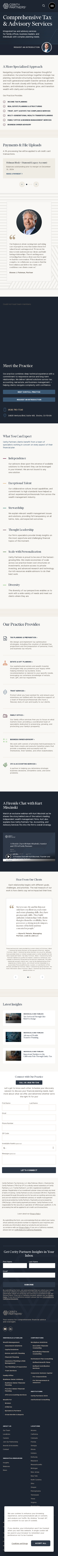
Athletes (8, 1407)
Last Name (33, 1262)
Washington (35, 1506)
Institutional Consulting (40, 1399)
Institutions (36, 1391)
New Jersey (35, 1472)
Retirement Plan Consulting (42, 1359)
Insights (6, 1462)
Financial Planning (12, 1357)
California (34, 1434)
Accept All (40, 1543)
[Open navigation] (52, 5)
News (5, 1470)
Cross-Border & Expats (14, 1414)
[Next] (42, 977)
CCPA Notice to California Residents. (28, 1230)
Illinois (33, 1449)
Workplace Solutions (39, 1342)
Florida (33, 1442)
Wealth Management (11, 1342)
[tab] (26, 184)
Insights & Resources (12, 1458)
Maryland (34, 1461)
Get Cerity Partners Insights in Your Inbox (29, 1253)
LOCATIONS (35, 1426)
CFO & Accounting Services (16, 1395)
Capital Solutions (11, 1349)
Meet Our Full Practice (29, 392)
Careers (6, 1438)
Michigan (34, 1468)
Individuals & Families (12, 1338)
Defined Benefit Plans (41, 1362)
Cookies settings (20, 1543)
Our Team (6, 1430)
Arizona (33, 1430)
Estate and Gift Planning (15, 1353)
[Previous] (15, 977)
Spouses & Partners (13, 1410)
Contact (6, 1449)
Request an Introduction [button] (27, 47)
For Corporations (40, 1376)
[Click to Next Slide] (36, 184)
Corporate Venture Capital (41, 1373)
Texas (33, 1498)
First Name (7, 1262)
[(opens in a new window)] (5, 1329)
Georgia (34, 1445)
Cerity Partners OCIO (39, 1396)
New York (34, 1476)
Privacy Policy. (24, 1227)
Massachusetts (36, 1464)
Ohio (32, 1483)
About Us (7, 1426)
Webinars (6, 1466)
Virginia (33, 1502)
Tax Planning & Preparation (16, 1367)
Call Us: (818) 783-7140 (29, 1082)
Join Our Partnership (10, 1442)
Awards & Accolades (10, 1445)
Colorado (34, 1438)
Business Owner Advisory (13, 1379)
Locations (6, 1434)
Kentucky (34, 1457)
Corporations (37, 1338)
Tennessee (35, 1495)
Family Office (8, 1375)
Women (8, 1403)
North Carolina (36, 1479)
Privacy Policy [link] (35, 1214)
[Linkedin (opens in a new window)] (10, 1329)
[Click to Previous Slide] (22, 184)
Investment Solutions (13, 1346)
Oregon (33, 1487)
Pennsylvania (36, 1491)
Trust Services (11, 1370)
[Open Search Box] (43, 5)
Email (5, 1271)
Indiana (33, 1453)
